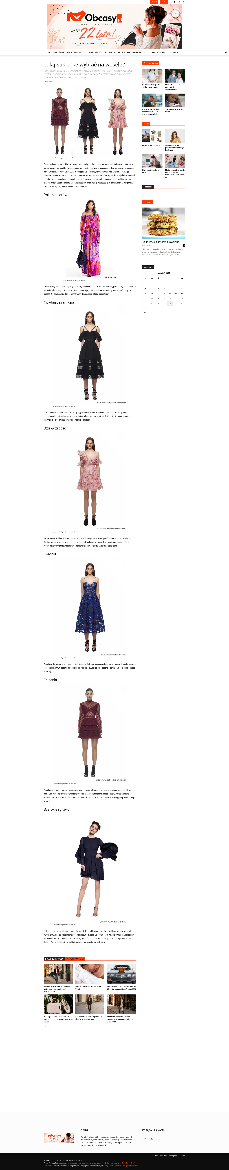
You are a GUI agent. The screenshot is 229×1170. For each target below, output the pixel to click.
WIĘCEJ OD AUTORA (75, 959)
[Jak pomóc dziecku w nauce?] (175, 100)
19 (158, 298)
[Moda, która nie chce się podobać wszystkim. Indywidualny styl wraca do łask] (175, 161)
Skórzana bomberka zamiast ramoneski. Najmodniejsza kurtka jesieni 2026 (120, 1019)
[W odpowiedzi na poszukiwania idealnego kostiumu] (175, 136)
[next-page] (49, 1026)
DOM (153, 52)
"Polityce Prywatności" (131, 1165)
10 (145, 293)
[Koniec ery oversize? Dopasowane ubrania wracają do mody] (89, 1004)
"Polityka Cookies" (128, 1163)
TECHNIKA (173, 52)
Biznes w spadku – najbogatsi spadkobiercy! (172, 87)
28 (170, 303)
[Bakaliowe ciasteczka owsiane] (163, 223)
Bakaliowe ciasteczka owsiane (160, 241)
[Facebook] (175, 2)
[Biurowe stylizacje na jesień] (152, 161)
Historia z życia (56, 52)
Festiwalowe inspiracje (151, 145)
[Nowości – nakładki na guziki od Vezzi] (89, 974)
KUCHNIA (108, 52)
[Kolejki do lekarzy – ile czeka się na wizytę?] (152, 76)
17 (145, 298)
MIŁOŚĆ (98, 52)
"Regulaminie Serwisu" (113, 1165)
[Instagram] (179, 2)
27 (164, 303)
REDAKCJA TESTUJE (140, 52)
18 (152, 298)
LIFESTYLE (88, 52)
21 (170, 298)
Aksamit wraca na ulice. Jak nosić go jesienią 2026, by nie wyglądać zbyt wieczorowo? (57, 989)
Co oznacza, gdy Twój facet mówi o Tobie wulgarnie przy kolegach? (152, 111)
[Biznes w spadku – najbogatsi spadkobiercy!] (175, 76)
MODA (117, 52)
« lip (144, 312)
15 (176, 293)
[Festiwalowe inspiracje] (152, 136)
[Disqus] (90, 1070)
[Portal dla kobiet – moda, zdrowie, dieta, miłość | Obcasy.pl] (114, 26)
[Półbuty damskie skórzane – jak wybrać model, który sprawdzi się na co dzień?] (58, 1004)
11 (152, 293)
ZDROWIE (78, 52)
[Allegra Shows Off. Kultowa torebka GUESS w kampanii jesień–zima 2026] (121, 974)
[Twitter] (183, 2)
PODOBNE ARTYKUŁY (54, 959)
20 (164, 298)
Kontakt (182, 1155)
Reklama (163, 1155)
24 (145, 303)
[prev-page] (45, 1026)
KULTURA (126, 52)
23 (182, 298)
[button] (226, 52)
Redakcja (155, 1155)
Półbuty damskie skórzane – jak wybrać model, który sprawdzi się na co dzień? (58, 1019)
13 (164, 293)
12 (158, 293)
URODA (69, 52)
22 (176, 298)
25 (152, 303)
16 (182, 293)
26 (158, 303)
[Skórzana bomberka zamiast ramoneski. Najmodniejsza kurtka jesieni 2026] (121, 1004)
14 (170, 293)
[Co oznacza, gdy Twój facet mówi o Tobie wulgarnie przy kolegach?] (152, 100)
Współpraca (173, 1155)
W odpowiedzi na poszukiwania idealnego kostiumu (174, 147)
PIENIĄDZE (162, 52)
